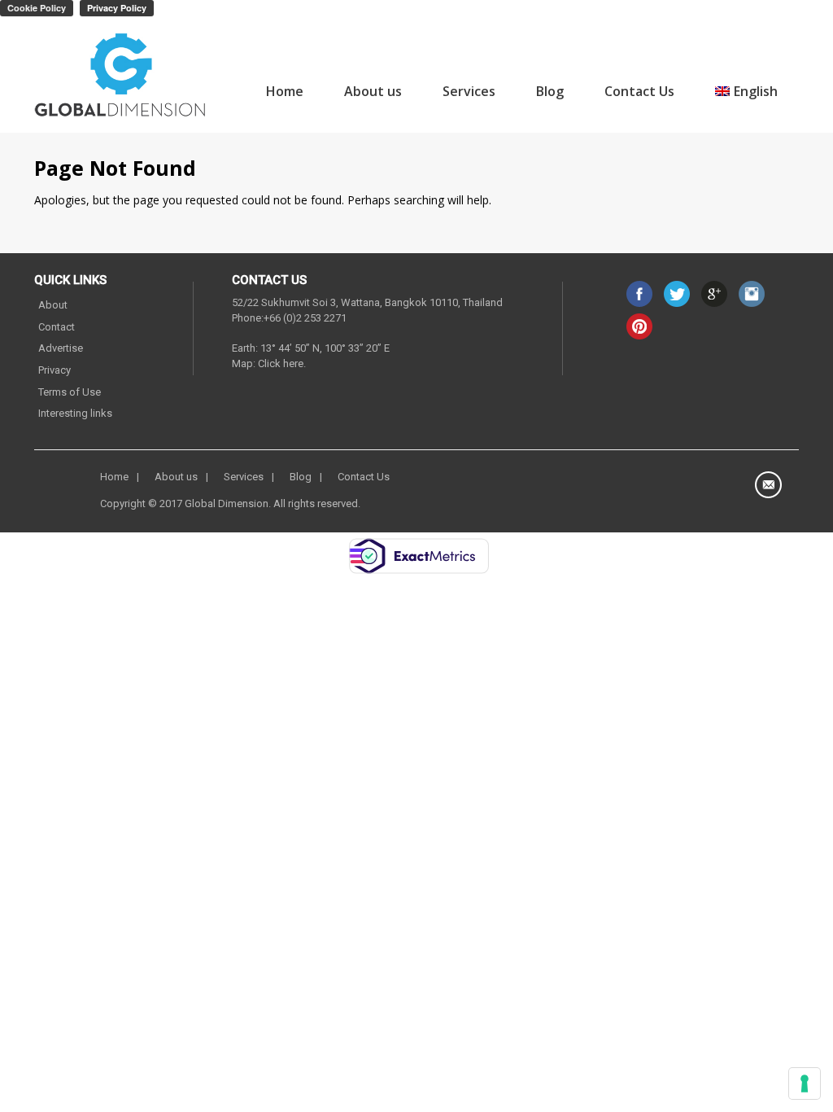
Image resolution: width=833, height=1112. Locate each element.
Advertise (60, 348)
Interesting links (75, 413)
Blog (550, 91)
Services (469, 91)
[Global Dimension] (120, 76)
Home (284, 91)
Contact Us (639, 91)
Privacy (54, 370)
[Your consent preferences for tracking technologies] (804, 1083)
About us (373, 91)
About (53, 305)
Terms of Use (69, 392)
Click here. (282, 363)
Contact (56, 327)
